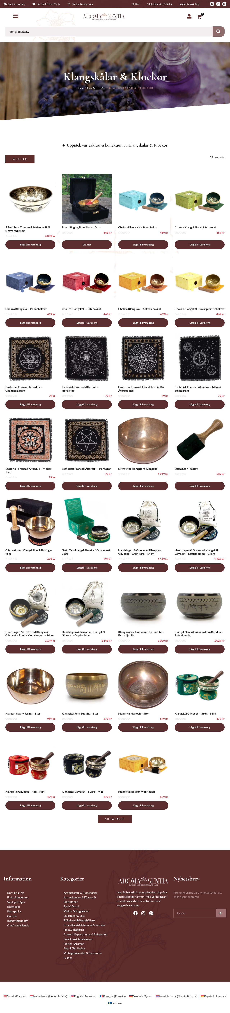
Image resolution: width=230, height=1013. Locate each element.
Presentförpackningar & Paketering (85, 934)
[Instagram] (218, 4)
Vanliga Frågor (16, 902)
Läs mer (86, 244)
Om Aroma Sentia (18, 925)
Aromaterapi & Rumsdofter (80, 892)
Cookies (12, 916)
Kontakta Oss (15, 892)
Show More (115, 819)
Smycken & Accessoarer (78, 939)
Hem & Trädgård (96, 87)
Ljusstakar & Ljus (74, 915)
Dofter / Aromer (74, 943)
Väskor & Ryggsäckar (76, 911)
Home (80, 87)
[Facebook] (212, 4)
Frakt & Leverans (17, 897)
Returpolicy (14, 911)
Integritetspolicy (17, 920)
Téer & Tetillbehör (74, 948)
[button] (19, 159)
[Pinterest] (224, 4)
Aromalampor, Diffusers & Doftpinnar (80, 899)
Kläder (68, 957)
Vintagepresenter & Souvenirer (83, 953)
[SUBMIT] (221, 913)
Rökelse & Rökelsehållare (79, 920)
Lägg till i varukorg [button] (30, 244)
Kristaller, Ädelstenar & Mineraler (84, 925)
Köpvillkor (13, 906)
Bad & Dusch (72, 906)
